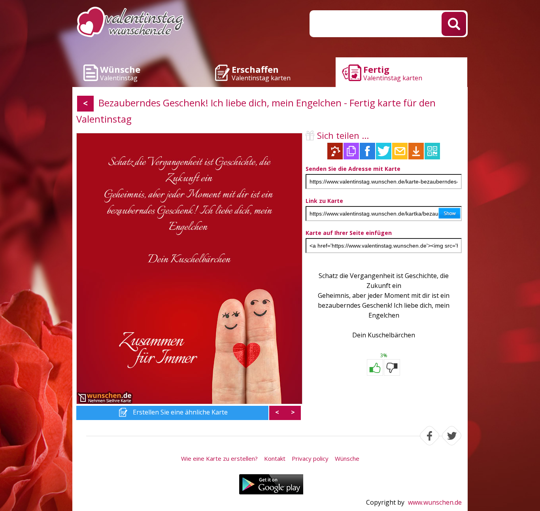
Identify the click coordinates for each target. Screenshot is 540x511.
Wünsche (347, 458)
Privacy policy (310, 458)
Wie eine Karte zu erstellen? (219, 458)
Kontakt (274, 458)
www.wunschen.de (435, 502)
